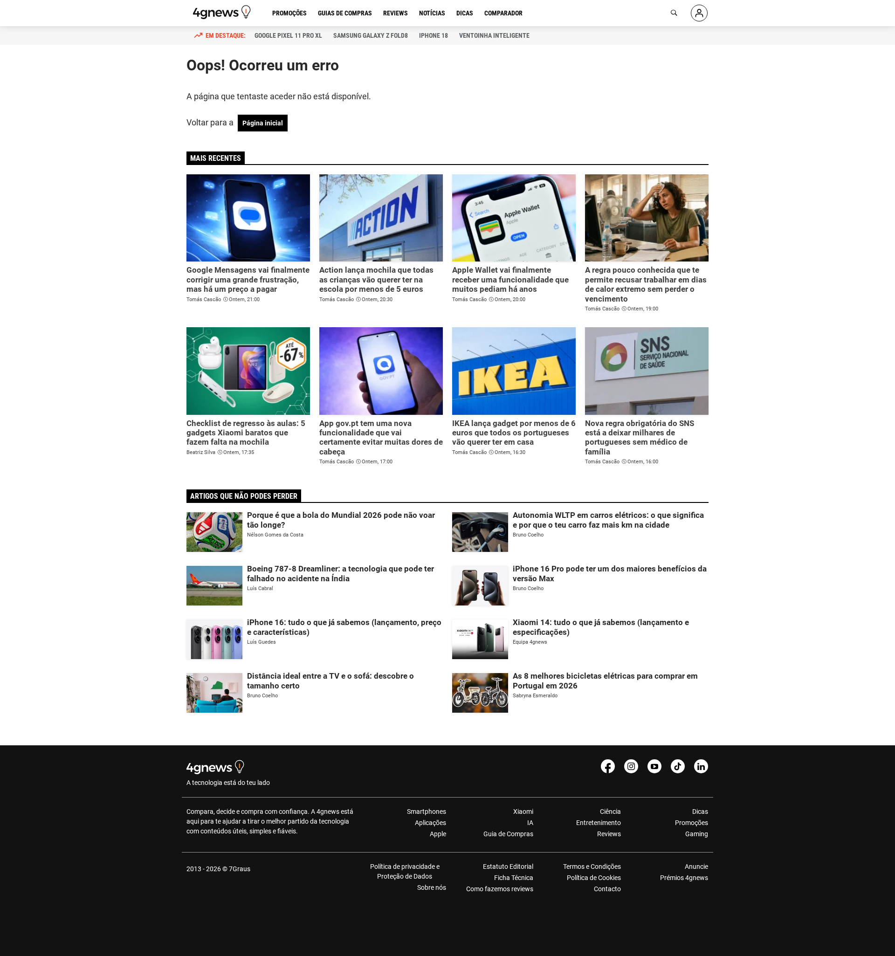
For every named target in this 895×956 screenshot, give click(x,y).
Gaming (696, 834)
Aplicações (430, 822)
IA (530, 822)
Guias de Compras (345, 13)
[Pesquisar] (674, 13)
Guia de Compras (508, 834)
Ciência (610, 811)
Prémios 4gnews (684, 877)
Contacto (607, 889)
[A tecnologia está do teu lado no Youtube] (654, 766)
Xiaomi (523, 811)
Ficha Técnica (513, 877)
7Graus (239, 869)
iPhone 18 (433, 35)
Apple (438, 834)
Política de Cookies (593, 877)
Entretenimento (598, 822)
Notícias (432, 13)
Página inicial (262, 123)
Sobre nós (431, 887)
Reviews (395, 13)
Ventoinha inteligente (494, 35)
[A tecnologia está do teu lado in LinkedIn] (701, 766)
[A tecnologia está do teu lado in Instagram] (631, 766)
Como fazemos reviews (499, 889)
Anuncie (696, 866)
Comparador (503, 13)
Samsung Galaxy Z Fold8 (370, 35)
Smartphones (426, 811)
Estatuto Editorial (508, 866)
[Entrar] (699, 13)
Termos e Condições (591, 866)
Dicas (464, 13)
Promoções (289, 13)
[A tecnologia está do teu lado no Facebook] (608, 766)
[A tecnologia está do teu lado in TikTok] (678, 766)
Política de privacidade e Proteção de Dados (405, 871)
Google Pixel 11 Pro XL (288, 35)
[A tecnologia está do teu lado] (223, 12)
